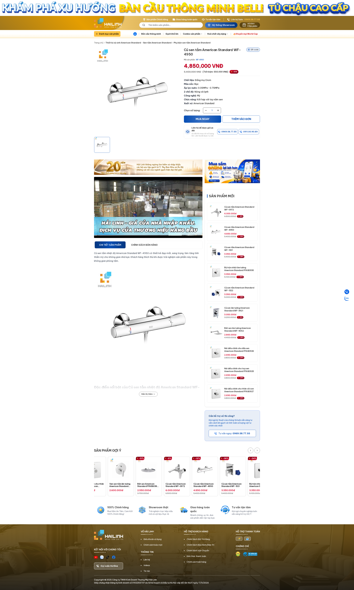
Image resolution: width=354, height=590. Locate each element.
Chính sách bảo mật (153, 545)
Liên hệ (147, 559)
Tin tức (147, 571)
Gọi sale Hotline (109, 566)
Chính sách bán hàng (196, 562)
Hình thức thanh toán (196, 556)
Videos (147, 565)
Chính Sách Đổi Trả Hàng (198, 539)
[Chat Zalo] (346, 298)
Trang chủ (98, 43)
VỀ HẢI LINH (147, 531)
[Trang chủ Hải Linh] (107, 23)
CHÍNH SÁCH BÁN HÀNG (144, 244)
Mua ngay (202, 119)
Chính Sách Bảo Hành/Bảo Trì (200, 545)
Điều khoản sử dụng (153, 539)
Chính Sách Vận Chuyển (198, 550)
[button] (102, 145)
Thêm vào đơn (241, 119)
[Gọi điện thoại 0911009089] (346, 291)
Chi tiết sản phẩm (110, 244)
